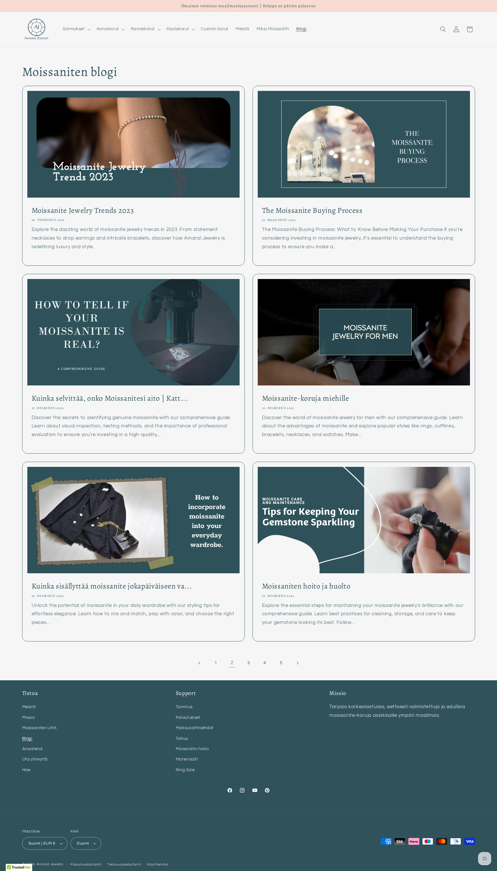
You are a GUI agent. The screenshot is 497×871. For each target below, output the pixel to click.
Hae (26, 770)
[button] (76, 29)
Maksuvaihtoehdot (195, 728)
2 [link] (232, 662)
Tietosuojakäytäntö (124, 864)
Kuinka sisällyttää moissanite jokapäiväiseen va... (111, 586)
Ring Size (185, 770)
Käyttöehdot (158, 864)
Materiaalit (187, 759)
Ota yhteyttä (35, 759)
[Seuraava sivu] (297, 663)
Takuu (182, 738)
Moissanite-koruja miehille (305, 398)
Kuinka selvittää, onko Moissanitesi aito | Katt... (109, 398)
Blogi (27, 738)
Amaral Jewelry (50, 864)
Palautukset (188, 717)
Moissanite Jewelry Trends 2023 (82, 210)
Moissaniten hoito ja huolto (306, 586)
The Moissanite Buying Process (312, 210)
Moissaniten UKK (39, 728)
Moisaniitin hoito (192, 749)
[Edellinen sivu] (199, 663)
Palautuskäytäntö (86, 864)
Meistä (29, 707)
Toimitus (184, 707)
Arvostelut (32, 749)
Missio (28, 717)
